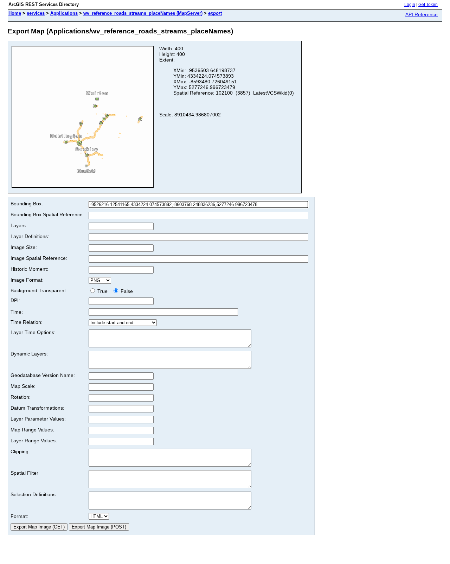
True (103, 291)
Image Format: (27, 280)
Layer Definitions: (30, 236)
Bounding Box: (27, 203)
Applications (64, 13)
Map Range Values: (32, 429)
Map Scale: (23, 386)
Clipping (19, 451)
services (36, 13)
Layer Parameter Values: (38, 419)
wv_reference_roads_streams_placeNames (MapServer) (142, 13)
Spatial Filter (24, 473)
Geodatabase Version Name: (43, 375)
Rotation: (21, 397)
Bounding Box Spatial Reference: (47, 214)
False (126, 291)
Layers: (19, 225)
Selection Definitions (33, 494)
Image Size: (24, 247)
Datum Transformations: (37, 408)
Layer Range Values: (34, 440)
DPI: (15, 300)
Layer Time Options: (33, 332)
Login (409, 4)
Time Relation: (27, 322)
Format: (19, 516)
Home (14, 13)
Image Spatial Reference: (39, 258)
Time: (17, 312)
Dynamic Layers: (29, 354)
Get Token (428, 4)
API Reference (421, 14)
